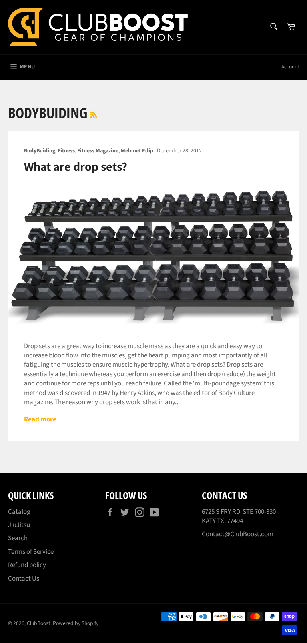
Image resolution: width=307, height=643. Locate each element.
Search (18, 538)
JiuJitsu (19, 525)
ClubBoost (38, 623)
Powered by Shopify (75, 623)
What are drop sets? (75, 167)
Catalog (19, 512)
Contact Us (23, 578)
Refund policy (27, 565)
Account (290, 66)
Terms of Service (31, 552)
